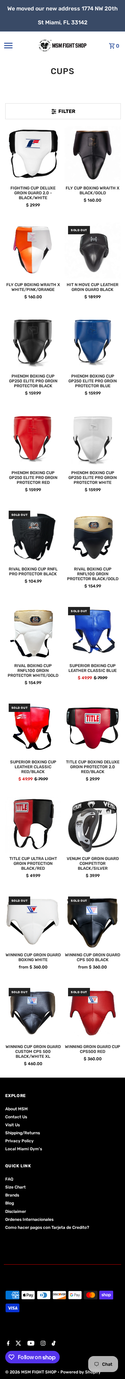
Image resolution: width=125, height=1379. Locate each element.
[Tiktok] (53, 1344)
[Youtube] (30, 1344)
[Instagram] (42, 1344)
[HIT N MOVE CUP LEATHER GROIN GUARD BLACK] (93, 250)
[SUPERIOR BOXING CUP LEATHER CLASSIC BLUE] (93, 631)
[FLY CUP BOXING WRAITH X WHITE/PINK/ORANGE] (33, 250)
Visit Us (12, 1124)
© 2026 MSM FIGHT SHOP (31, 1372)
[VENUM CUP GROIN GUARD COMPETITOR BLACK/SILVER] (93, 824)
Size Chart (15, 1187)
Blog (9, 1203)
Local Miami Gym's (23, 1148)
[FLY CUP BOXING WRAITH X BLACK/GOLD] (93, 154)
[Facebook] (7, 1344)
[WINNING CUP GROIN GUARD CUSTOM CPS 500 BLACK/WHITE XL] (33, 1012)
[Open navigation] (15, 45)
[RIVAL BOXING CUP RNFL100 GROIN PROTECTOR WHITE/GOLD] (33, 631)
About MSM (16, 1108)
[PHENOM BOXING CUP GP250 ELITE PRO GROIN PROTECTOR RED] (33, 439)
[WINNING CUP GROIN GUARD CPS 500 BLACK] (93, 921)
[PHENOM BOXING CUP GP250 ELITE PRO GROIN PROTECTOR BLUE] (93, 342)
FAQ (9, 1179)
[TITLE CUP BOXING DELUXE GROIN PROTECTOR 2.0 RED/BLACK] (93, 728)
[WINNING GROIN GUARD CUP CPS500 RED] (93, 1012)
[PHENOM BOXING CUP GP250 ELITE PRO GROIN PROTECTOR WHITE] (93, 439)
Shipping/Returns (22, 1132)
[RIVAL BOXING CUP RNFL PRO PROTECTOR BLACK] (33, 535)
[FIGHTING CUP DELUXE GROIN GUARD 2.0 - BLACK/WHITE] (33, 154)
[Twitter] (17, 1344)
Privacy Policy (19, 1140)
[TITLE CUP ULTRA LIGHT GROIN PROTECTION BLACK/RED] (33, 824)
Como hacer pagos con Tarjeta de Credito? (47, 1227)
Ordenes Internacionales (29, 1219)
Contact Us (16, 1116)
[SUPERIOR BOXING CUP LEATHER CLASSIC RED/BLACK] (33, 728)
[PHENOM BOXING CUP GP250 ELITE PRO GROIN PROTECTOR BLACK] (33, 342)
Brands (12, 1195)
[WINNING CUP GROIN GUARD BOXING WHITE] (33, 921)
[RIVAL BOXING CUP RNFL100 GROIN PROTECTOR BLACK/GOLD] (93, 535)
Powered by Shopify (80, 1372)
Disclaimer (15, 1211)
